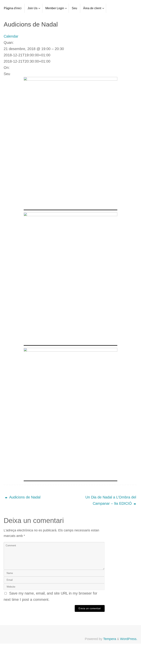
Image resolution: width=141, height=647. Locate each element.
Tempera (109, 639)
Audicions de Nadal (24, 497)
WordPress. (128, 639)
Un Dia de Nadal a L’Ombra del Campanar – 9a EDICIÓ (110, 500)
